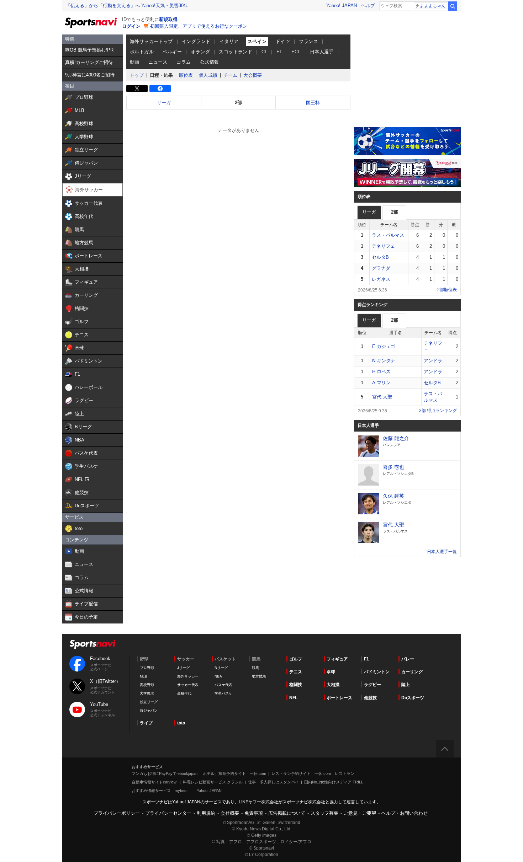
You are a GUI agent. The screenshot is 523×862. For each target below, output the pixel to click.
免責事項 (253, 813)
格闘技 (295, 684)
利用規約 (206, 813)
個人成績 (208, 75)
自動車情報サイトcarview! (155, 782)
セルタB (380, 257)
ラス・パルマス (388, 235)
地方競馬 (259, 676)
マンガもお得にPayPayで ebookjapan (164, 773)
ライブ (146, 723)
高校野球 (147, 685)
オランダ (200, 51)
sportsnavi (92, 644)
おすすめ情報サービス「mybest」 (161, 790)
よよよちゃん (432, 5)
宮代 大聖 (382, 397)
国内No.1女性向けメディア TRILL (333, 782)
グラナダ (381, 268)
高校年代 (184, 693)
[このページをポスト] (137, 88)
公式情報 (209, 62)
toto (181, 723)
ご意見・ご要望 (360, 813)
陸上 (405, 684)
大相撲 (333, 684)
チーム (230, 75)
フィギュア (337, 659)
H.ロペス (381, 371)
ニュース (158, 62)
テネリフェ (383, 246)
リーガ (164, 102)
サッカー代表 (188, 685)
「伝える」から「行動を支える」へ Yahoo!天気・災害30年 (127, 5)
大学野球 (147, 693)
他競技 (370, 697)
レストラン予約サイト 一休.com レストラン (312, 773)
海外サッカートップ (151, 41)
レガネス (381, 279)
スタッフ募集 (324, 813)
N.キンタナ (383, 360)
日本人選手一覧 (442, 551)
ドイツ (283, 41)
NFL (293, 697)
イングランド (196, 41)
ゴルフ (295, 659)
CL (265, 51)
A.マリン (381, 382)
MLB (143, 676)
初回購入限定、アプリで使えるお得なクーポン (198, 26)
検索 (452, 6)
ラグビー (372, 684)
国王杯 (313, 102)
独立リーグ (149, 702)
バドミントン (377, 671)
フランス (308, 41)
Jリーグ (183, 668)
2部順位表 (447, 289)
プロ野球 (147, 668)
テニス (295, 671)
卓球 (331, 671)
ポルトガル (142, 51)
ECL (296, 51)
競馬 (255, 668)
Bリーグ (221, 668)
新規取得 (168, 19)
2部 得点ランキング (438, 410)
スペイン (257, 41)
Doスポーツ (412, 697)
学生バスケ (223, 693)
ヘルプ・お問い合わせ (404, 813)
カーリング (412, 671)
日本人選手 (322, 51)
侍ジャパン (149, 710)
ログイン (131, 26)
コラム (183, 62)
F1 (366, 659)
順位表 (186, 75)
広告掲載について (286, 813)
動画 (134, 62)
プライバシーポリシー (117, 813)
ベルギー (172, 51)
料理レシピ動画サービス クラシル (213, 782)
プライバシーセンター (168, 813)
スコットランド (235, 51)
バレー (407, 659)
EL (279, 51)
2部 (238, 102)
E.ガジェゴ (383, 346)
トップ (137, 75)
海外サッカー (188, 676)
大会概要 (252, 75)
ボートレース (339, 697)
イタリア (229, 41)
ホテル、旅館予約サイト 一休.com (234, 773)
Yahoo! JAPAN (341, 5)
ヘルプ (368, 5)
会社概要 (230, 813)
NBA (218, 676)
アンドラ (433, 360)
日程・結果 (161, 75)
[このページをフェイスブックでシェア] (160, 88)
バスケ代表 (223, 685)
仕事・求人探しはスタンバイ (273, 782)
